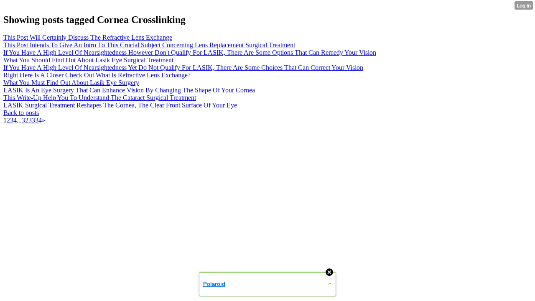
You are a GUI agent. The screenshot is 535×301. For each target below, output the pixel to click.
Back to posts (21, 112)
